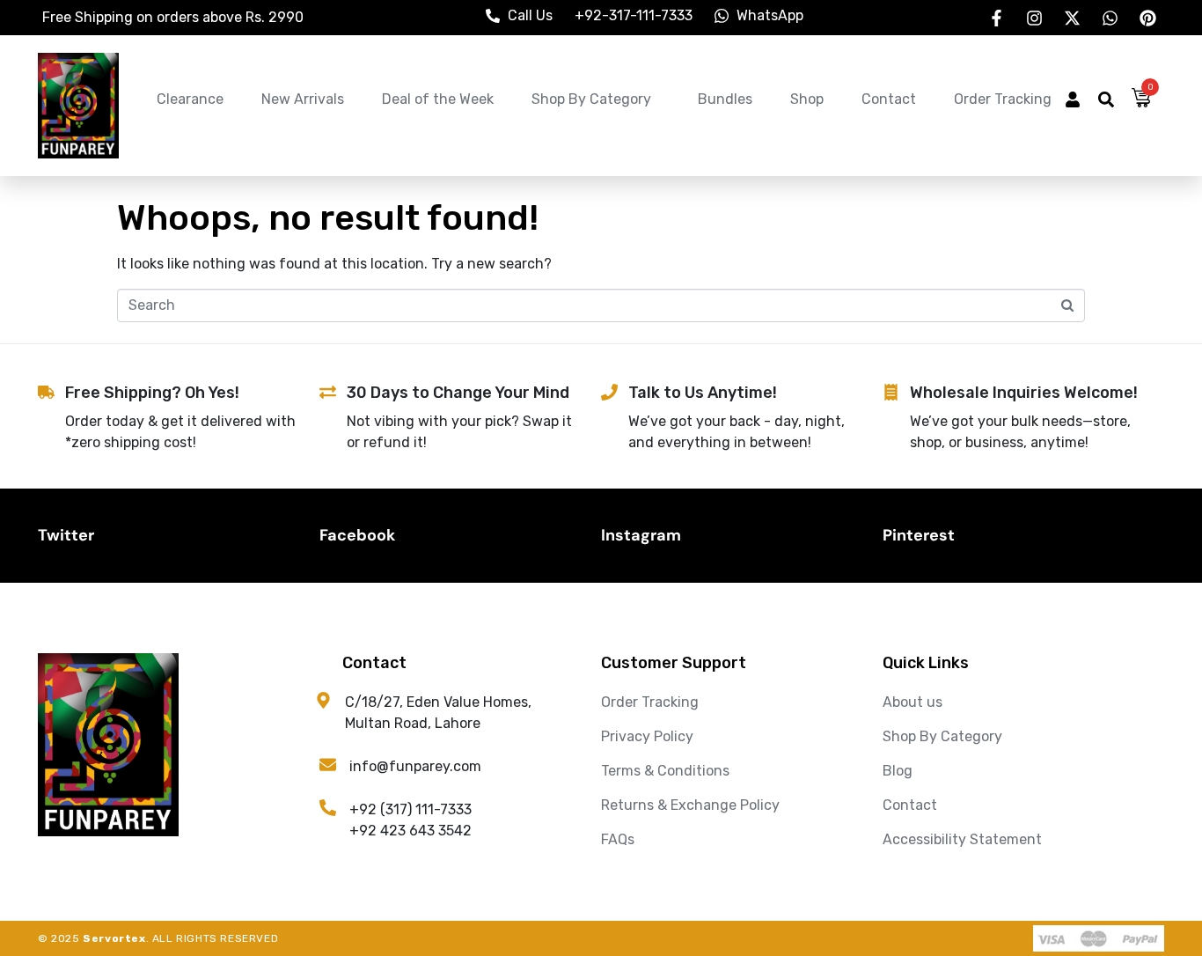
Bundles (725, 99)
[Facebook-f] (996, 17)
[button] (1073, 102)
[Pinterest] (1147, 17)
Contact (888, 99)
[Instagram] (1034, 17)
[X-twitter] (1071, 17)
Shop (807, 99)
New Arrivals (302, 99)
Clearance (190, 99)
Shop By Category (591, 99)
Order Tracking (1003, 99)
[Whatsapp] (1109, 17)
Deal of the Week (438, 99)
